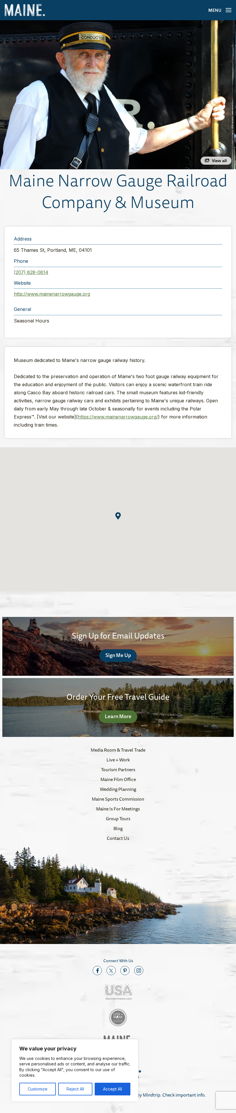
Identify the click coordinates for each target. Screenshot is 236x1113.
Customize (37, 1088)
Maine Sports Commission (118, 799)
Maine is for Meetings (118, 808)
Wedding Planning (118, 789)
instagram (138, 970)
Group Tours (118, 818)
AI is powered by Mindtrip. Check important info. (157, 1095)
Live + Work (118, 759)
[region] (75, 1070)
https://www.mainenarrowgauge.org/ (118, 417)
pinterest (125, 970)
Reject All (75, 1088)
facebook (97, 970)
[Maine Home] (25, 10)
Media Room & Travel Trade (118, 750)
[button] (118, 94)
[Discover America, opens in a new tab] (118, 992)
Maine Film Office (118, 779)
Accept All (112, 1088)
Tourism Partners (118, 769)
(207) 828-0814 (31, 272)
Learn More (118, 716)
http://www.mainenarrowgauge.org (52, 294)
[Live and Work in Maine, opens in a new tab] (118, 1017)
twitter (111, 970)
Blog (118, 828)
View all (219, 160)
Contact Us (118, 838)
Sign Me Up (118, 655)
